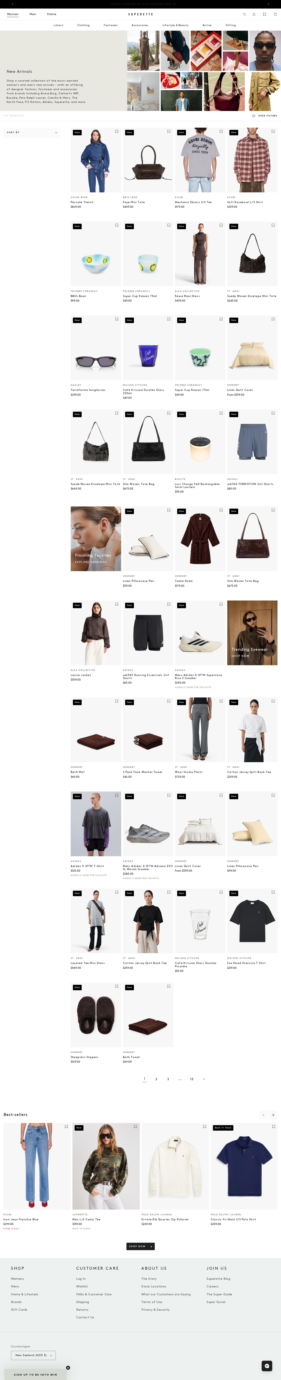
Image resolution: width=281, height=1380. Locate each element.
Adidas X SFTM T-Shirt (87, 866)
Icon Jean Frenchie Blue (21, 1219)
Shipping (82, 1302)
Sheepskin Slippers (85, 1057)
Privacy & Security (155, 1309)
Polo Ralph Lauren (157, 1215)
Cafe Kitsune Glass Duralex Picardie (195, 964)
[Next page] (204, 1079)
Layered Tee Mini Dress (88, 963)
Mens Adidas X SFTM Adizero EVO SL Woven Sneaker (148, 868)
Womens (17, 1278)
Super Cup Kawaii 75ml (140, 296)
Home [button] (51, 14)
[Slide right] (273, 1115)
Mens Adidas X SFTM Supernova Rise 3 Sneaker (198, 676)
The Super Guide (219, 1294)
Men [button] (32, 14)
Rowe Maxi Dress (187, 296)
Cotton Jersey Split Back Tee (249, 772)
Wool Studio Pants (189, 772)
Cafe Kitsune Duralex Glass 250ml (143, 391)
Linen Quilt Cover (240, 390)
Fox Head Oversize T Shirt (246, 963)
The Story (149, 1278)
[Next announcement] (268, 4)
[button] (244, 14)
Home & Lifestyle (24, 1294)
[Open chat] (267, 1366)
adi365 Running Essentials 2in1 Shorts (146, 676)
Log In (81, 1278)
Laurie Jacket (81, 675)
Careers (212, 1286)
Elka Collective (187, 291)
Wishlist (82, 1286)
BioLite (180, 479)
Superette (80, 1215)
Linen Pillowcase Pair (139, 581)
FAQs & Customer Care (94, 1294)
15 (191, 1079)
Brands (16, 1302)
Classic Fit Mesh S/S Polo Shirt (233, 1219)
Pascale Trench (82, 202)
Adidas (232, 479)
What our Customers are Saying (166, 1294)
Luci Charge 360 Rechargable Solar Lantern (197, 485)
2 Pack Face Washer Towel (143, 772)
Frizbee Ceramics (84, 291)
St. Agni (233, 291)
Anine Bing (79, 197)
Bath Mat (78, 772)
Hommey (233, 385)
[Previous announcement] (12, 4)
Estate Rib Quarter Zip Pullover (165, 1219)
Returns (82, 1309)
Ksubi (179, 197)
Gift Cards (19, 1309)
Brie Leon (130, 197)
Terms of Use (151, 1302)
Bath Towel (131, 1057)
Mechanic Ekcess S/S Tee (193, 202)
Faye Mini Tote (134, 202)
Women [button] (13, 14)
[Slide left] (263, 1115)
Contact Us (85, 1317)
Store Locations (153, 1286)
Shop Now (137, 1247)
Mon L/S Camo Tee (86, 1219)
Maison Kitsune (135, 385)
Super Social (216, 1302)
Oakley (76, 385)
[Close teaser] (68, 1368)
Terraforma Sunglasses (88, 390)
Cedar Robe (184, 581)
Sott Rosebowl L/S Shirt (245, 202)
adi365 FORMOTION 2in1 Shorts (250, 484)
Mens (15, 1286)
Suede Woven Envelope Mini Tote (252, 296)
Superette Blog (218, 1278)
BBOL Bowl (78, 296)
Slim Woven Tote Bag (139, 484)
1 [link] (144, 1079)
